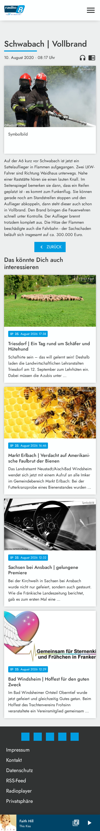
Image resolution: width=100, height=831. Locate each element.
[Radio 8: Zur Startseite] (44, 10)
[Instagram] (38, 737)
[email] (75, 737)
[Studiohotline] (62, 737)
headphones (82, 57)
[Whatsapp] (50, 737)
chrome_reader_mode (91, 57)
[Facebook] (25, 737)
